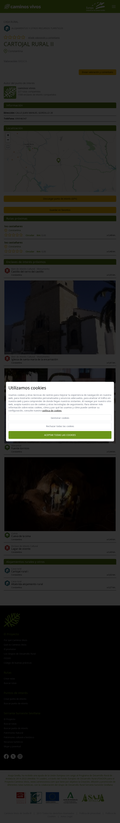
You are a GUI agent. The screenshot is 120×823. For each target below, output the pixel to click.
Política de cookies (52, 410)
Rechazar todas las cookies (60, 426)
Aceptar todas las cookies (60, 434)
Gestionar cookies (60, 417)
